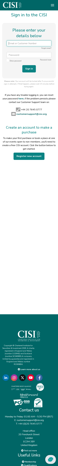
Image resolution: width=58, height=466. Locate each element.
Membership (30, 461)
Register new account (29, 156)
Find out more (30, 450)
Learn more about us (30, 369)
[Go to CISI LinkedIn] (6, 377)
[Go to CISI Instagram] (15, 377)
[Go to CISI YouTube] (31, 377)
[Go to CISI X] (23, 377)
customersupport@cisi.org (31, 114)
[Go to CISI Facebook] (40, 377)
